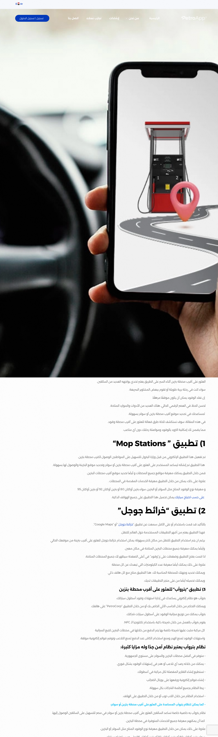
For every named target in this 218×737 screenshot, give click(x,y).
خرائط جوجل (125, 524)
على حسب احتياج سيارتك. (189, 497)
